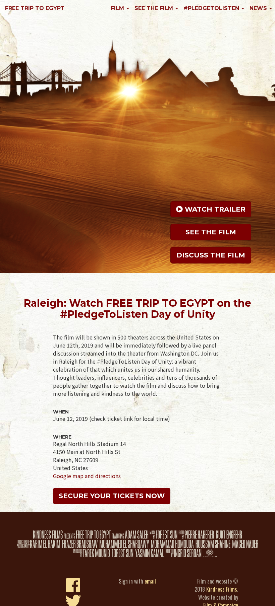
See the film (210, 232)
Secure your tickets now (112, 496)
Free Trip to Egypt (34, 8)
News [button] (259, 8)
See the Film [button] (154, 8)
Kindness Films (221, 589)
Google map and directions (87, 476)
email (150, 581)
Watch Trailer (214, 209)
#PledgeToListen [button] (212, 8)
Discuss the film (210, 255)
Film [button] (118, 8)
